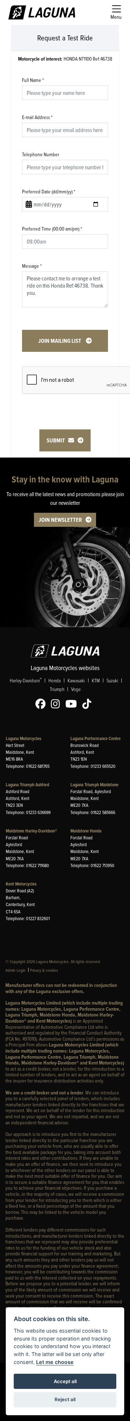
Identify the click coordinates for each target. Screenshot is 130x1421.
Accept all (65, 1381)
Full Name (33, 79)
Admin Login (15, 970)
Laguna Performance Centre (95, 738)
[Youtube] (73, 704)
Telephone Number (40, 154)
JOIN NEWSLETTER (60, 520)
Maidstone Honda (85, 830)
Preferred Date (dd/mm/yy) (48, 191)
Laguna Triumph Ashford (27, 784)
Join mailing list (60, 341)
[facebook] (42, 704)
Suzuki (112, 680)
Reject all (65, 1399)
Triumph (57, 689)
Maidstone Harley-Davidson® (31, 830)
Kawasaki (76, 680)
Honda (54, 680)
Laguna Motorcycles (23, 738)
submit (57, 440)
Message (32, 265)
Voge (76, 689)
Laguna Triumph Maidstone (94, 784)
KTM (96, 680)
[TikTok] (88, 704)
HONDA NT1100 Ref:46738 (65, 59)
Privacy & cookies (44, 970)
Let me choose (55, 1362)
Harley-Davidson (26, 680)
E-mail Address (37, 117)
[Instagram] (57, 704)
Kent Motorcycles (21, 883)
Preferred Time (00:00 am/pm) (52, 228)
